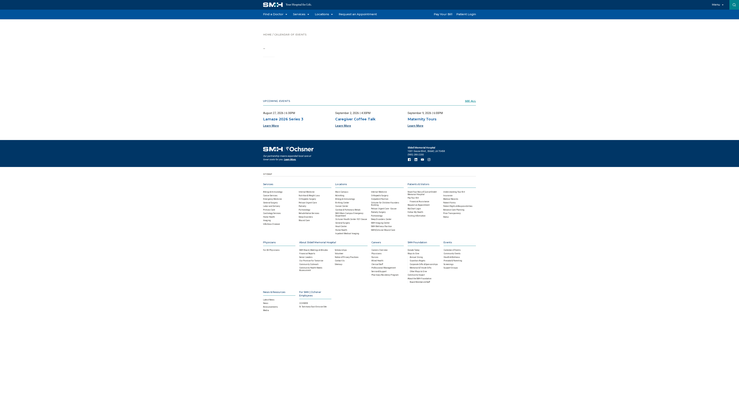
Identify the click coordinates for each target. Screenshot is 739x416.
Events (448, 242)
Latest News (268, 300)
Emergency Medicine (272, 199)
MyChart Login (414, 209)
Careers (376, 242)
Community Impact (416, 275)
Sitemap (338, 264)
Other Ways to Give (418, 271)
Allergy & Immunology (273, 192)
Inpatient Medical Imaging (347, 233)
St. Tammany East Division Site (313, 307)
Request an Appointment (419, 205)
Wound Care (304, 220)
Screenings (449, 264)
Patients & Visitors (418, 184)
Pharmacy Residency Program (385, 275)
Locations (341, 184)
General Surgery (270, 203)
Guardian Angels (418, 261)
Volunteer (339, 253)
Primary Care (269, 210)
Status (446, 217)
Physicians (269, 242)
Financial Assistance (419, 201)
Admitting (339, 196)
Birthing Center (342, 203)
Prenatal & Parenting (453, 261)
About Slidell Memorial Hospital (317, 242)
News (265, 303)
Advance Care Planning (454, 210)
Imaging (267, 220)
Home (267, 34)
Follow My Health (415, 212)
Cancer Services (270, 196)
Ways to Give (413, 253)
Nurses (374, 257)
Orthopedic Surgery (307, 199)
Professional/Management (383, 268)
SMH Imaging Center (380, 223)
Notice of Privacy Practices (347, 257)
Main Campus (341, 192)
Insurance (447, 196)
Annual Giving (416, 257)
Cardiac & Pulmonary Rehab (347, 210)
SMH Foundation (417, 242)
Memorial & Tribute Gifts (420, 268)
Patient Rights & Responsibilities (457, 206)
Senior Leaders (306, 257)
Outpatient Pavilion (379, 199)
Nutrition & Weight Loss (309, 196)
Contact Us (340, 261)
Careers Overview (379, 250)
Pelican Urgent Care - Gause (384, 209)
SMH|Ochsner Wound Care (383, 230)
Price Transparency (452, 213)
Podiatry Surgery (378, 212)
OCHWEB (303, 303)
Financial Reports (307, 253)
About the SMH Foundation (419, 279)
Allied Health (377, 261)
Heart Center (341, 226)
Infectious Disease (271, 224)
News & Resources (274, 292)
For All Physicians (271, 250)
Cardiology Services (272, 213)
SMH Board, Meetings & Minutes (313, 250)
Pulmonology (304, 210)
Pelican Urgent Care (308, 203)
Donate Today (414, 250)
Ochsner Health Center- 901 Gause (351, 219)
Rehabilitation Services (309, 213)
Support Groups (451, 268)
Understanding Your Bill (454, 192)
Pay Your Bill (413, 198)
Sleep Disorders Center (381, 219)
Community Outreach (309, 264)
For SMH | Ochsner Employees (310, 294)
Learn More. (290, 159)
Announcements (270, 307)
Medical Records (450, 199)
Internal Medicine (306, 192)
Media (266, 310)
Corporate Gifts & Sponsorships (424, 264)
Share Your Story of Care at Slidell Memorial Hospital (422, 193)
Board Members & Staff (420, 282)
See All (470, 101)
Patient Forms (449, 203)
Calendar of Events (290, 34)
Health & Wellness (452, 257)
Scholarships (341, 250)
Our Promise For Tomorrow (311, 261)
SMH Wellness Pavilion (381, 226)
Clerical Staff (377, 264)
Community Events (452, 253)
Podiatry (302, 206)
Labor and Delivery (271, 206)
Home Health (269, 217)
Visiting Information (417, 216)
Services (268, 184)
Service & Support (378, 271)
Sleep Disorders (306, 217)
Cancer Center (341, 206)
